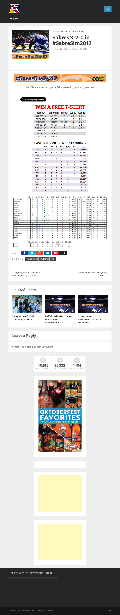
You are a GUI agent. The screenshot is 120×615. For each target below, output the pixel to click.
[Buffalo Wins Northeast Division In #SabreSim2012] (60, 312)
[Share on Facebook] (24, 253)
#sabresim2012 (32, 259)
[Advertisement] (60, 493)
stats (53, 259)
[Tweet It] (32, 253)
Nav (15, 19)
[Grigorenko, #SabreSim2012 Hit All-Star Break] (93, 312)
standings (44, 259)
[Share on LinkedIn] (47, 253)
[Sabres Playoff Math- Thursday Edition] (27, 312)
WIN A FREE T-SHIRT (60, 107)
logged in (29, 347)
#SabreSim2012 (68, 31)
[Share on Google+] (39, 253)
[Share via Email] (63, 253)
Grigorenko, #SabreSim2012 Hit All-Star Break (91, 319)
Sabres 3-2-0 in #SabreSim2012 (71, 40)
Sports (80, 31)
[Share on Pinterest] (55, 253)
